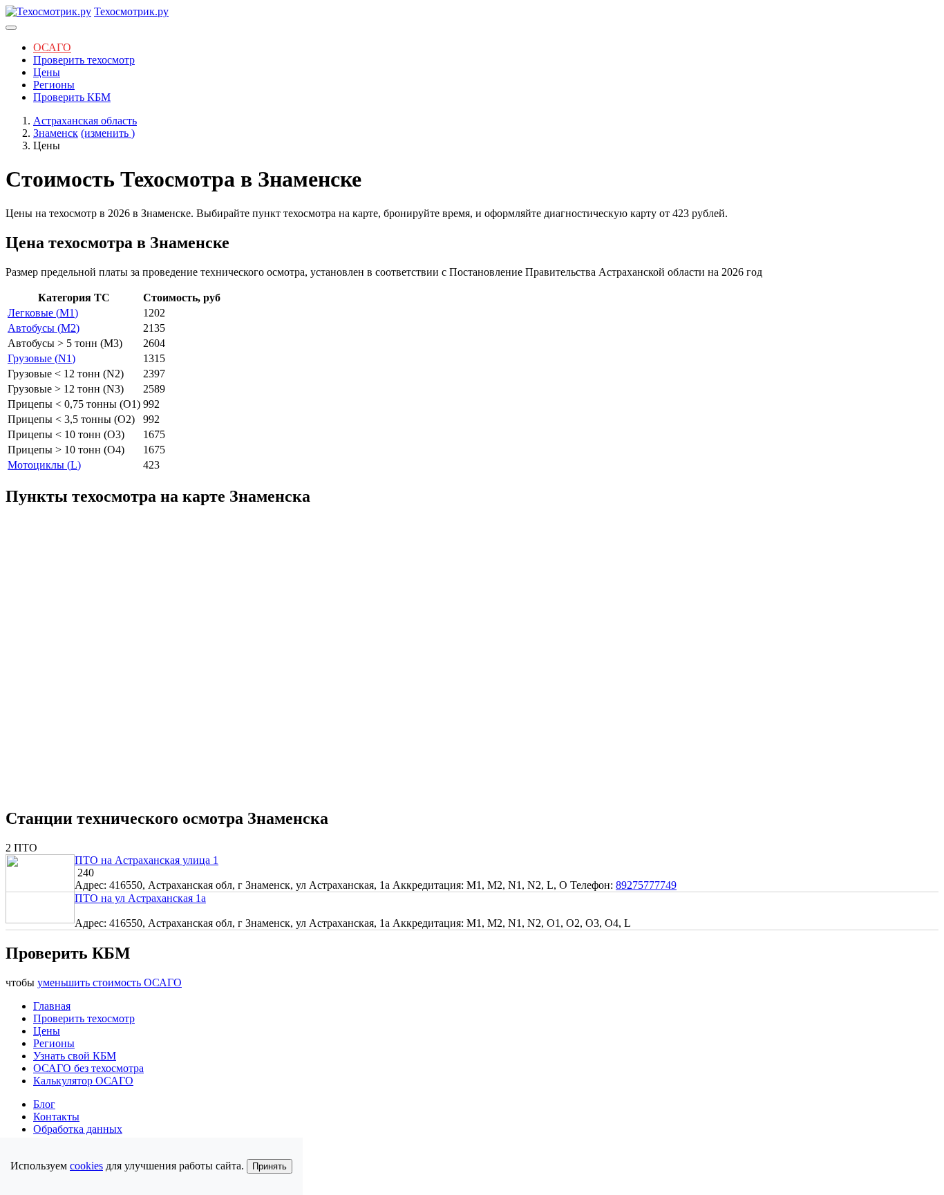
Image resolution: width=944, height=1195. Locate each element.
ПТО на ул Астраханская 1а (140, 898)
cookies (86, 1166)
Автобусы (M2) (43, 328)
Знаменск (55, 133)
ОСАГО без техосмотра (88, 1068)
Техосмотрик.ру (131, 11)
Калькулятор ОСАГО (83, 1080)
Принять (269, 1166)
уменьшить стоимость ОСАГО (109, 982)
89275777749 (646, 885)
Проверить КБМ (72, 97)
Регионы (54, 85)
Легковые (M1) (43, 313)
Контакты (56, 1116)
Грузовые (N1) (41, 358)
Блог (44, 1104)
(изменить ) (108, 133)
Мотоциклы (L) (44, 465)
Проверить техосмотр (84, 60)
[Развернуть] (11, 28)
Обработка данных (77, 1129)
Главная (51, 1006)
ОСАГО (52, 47)
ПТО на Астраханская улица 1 (146, 860)
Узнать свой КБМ (74, 1056)
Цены (46, 72)
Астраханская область (85, 120)
